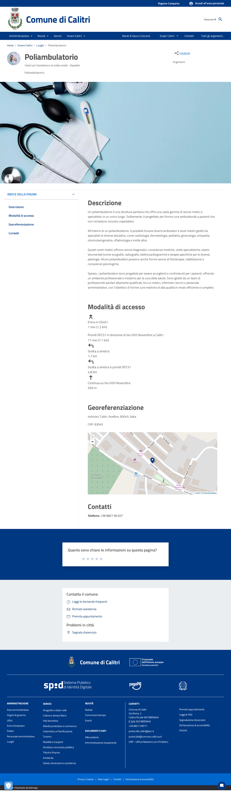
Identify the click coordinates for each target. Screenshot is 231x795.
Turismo (47, 737)
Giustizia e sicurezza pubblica (58, 747)
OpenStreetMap (209, 493)
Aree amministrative (18, 710)
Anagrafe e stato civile (55, 710)
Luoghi (40, 45)
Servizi (47, 704)
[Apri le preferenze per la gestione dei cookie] (8, 785)
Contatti (134, 704)
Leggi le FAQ (185, 715)
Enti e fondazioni (16, 726)
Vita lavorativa (50, 721)
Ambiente (48, 758)
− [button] (92, 442)
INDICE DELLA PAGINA (22, 194)
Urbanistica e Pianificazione (57, 731)
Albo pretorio (92, 737)
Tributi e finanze (51, 752)
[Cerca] (220, 19)
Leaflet (197, 493)
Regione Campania (168, 3)
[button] (206, 4)
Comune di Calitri (58, 19)
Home (10, 45)
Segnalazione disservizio (192, 720)
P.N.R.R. (183, 730)
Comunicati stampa (95, 715)
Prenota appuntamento (191, 709)
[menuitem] (136, 36)
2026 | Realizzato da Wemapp (23, 787)
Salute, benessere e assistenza (59, 763)
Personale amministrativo (20, 736)
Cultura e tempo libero (54, 715)
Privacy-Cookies (86, 779)
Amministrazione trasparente (101, 743)
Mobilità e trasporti (53, 742)
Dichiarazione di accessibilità (194, 725)
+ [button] (92, 437)
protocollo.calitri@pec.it (141, 731)
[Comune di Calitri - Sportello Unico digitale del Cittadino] (15, 19)
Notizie (89, 710)
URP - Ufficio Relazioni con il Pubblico (148, 742)
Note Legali (103, 779)
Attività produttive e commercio (60, 726)
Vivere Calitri (25, 45)
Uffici (10, 720)
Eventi (88, 720)
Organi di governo (16, 715)
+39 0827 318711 (138, 726)
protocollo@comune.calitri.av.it (145, 737)
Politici (10, 731)
